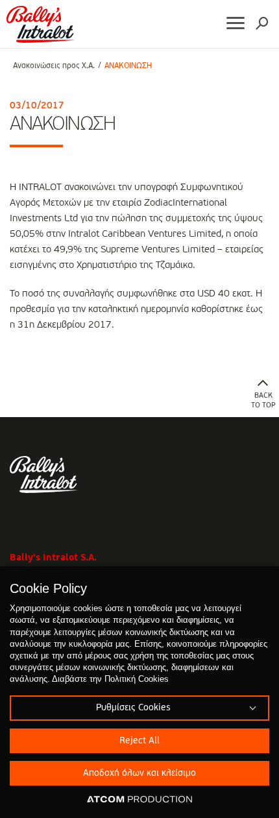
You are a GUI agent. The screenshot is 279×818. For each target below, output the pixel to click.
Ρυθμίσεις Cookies (133, 707)
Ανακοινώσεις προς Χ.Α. (54, 66)
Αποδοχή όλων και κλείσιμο (139, 773)
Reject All (139, 740)
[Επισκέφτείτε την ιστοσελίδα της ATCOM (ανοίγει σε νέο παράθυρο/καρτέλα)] (139, 800)
